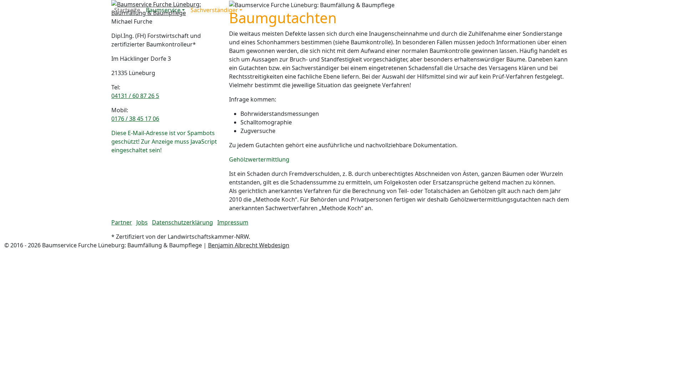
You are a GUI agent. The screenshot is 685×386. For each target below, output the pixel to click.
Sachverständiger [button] (214, 10)
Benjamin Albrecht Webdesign (248, 245)
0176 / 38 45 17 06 (135, 119)
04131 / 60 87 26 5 (135, 96)
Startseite (127, 10)
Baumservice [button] (163, 10)
